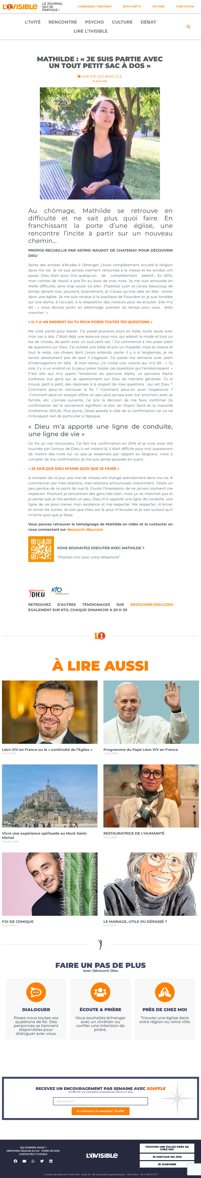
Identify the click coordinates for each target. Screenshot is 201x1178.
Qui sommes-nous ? (33, 1147)
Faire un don (50, 1150)
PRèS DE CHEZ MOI (165, 1009)
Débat (148, 22)
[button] (188, 26)
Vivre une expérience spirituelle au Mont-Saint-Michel (45, 835)
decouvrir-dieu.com (85, 529)
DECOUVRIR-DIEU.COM (151, 604)
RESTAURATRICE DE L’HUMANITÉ (133, 833)
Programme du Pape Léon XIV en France (140, 750)
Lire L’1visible (91, 31)
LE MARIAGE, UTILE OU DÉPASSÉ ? (135, 922)
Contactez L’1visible (33, 1154)
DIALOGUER (36, 1009)
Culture (122, 22)
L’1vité (33, 22)
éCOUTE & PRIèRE (100, 1009)
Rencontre (62, 22)
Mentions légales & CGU (22, 1150)
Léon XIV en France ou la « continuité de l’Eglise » (47, 750)
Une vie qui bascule (101, 76)
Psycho (94, 22)
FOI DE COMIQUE (18, 922)
